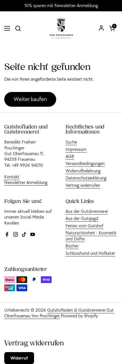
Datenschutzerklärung (86, 178)
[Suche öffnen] (18, 28)
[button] (112, 28)
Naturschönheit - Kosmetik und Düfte (91, 235)
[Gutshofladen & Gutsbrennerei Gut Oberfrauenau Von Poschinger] (61, 28)
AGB (70, 156)
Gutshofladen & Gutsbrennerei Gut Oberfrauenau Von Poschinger (59, 312)
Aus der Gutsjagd (82, 218)
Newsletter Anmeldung (25, 182)
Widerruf (19, 358)
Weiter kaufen (30, 99)
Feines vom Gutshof (84, 225)
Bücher (72, 246)
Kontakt (11, 176)
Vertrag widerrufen (83, 185)
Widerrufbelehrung (83, 171)
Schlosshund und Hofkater (90, 253)
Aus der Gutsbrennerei (87, 211)
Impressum (76, 149)
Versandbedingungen (85, 163)
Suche (71, 142)
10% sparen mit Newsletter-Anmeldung (61, 5)
